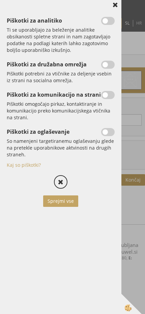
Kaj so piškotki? (24, 165)
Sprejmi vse (61, 201)
